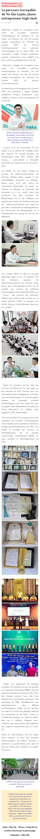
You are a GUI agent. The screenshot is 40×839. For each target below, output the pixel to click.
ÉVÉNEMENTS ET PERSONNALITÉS (12, 4)
